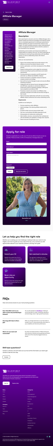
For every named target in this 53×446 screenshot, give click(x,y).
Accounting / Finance (32, 418)
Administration (30, 425)
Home (4, 391)
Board (29, 415)
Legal (29, 413)
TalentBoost (39, 310)
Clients (4, 396)
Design (29, 401)
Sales (29, 391)
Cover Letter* (9, 152)
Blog (3, 413)
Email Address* (10, 147)
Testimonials (5, 411)
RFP (28, 406)
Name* (8, 141)
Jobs (4, 394)
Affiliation (29, 427)
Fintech (4, 399)
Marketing (30, 399)
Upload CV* (9, 165)
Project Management (32, 396)
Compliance (30, 420)
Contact (4, 401)
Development (30, 403)
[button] (49, 2)
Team (4, 408)
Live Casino (30, 408)
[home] (11, 2)
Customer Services (31, 423)
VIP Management (31, 394)
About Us (4, 406)
